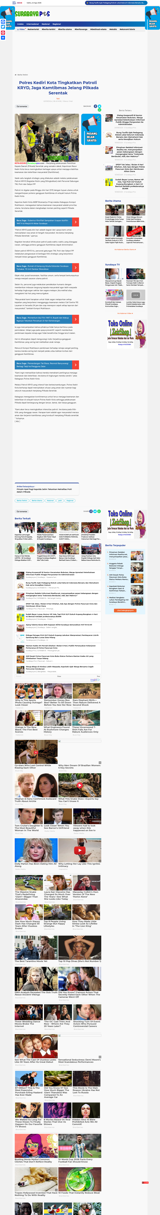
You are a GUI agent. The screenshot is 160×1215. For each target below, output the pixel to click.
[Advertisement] (80, 51)
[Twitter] (3, 26)
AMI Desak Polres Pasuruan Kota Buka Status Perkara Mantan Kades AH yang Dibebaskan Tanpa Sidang (119, 577)
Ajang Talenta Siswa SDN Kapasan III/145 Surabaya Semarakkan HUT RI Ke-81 (59, 625)
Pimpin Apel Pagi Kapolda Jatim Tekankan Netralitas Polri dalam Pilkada (44, 490)
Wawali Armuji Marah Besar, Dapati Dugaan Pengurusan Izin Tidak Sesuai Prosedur (113, 283)
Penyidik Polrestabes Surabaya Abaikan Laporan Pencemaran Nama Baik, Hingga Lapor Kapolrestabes (134, 240)
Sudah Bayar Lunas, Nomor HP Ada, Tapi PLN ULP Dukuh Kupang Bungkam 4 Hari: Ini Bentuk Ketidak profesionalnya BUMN (129, 184)
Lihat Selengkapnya (124, 610)
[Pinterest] (3, 32)
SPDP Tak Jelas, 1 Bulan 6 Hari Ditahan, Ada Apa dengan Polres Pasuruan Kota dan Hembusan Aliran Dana (129, 168)
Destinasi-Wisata (99, 29)
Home (19, 3)
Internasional (32, 24)
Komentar (23, 106)
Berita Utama (113, 201)
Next (98, 676)
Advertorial (34, 29)
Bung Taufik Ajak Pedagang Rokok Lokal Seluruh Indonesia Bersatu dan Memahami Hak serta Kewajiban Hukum (129, 135)
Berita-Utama (66, 29)
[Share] (3, 37)
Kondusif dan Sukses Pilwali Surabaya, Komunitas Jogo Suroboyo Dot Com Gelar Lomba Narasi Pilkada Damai (113, 304)
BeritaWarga (81, 29)
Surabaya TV (112, 264)
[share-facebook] (95, 106)
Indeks (20, 24)
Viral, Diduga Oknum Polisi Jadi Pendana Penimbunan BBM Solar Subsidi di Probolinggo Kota (135, 219)
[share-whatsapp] (99, 110)
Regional (57, 24)
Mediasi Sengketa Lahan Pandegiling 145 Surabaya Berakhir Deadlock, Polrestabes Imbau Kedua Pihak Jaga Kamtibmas (118, 600)
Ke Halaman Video (125, 313)
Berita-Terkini (49, 29)
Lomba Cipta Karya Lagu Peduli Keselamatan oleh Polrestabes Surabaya (135, 304)
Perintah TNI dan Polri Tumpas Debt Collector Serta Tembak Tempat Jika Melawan (135, 283)
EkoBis (114, 29)
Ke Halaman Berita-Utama (125, 249)
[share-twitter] (99, 106)
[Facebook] (3, 21)
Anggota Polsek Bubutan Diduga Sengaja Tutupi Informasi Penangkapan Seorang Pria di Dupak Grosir (118, 565)
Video (22, 29)
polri (60, 500)
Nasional (46, 24)
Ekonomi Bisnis (128, 29)
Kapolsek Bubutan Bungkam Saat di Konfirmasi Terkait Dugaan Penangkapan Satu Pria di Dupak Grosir (118, 588)
